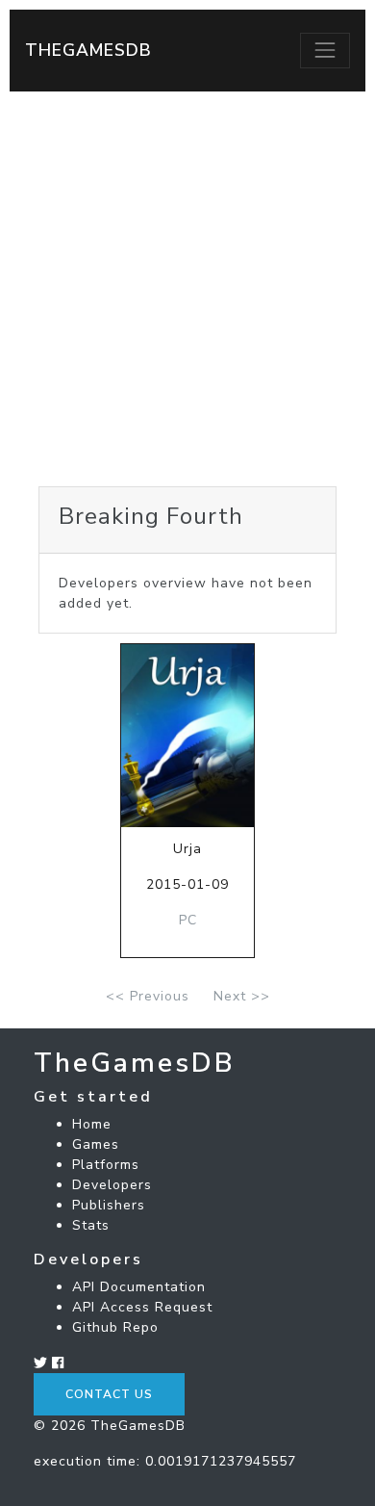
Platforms (105, 1164)
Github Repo (115, 1327)
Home (92, 1124)
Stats (91, 1225)
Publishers (108, 1205)
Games (95, 1144)
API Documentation (139, 1287)
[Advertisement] (187, 289)
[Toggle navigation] (325, 50)
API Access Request (142, 1307)
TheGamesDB (88, 50)
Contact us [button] (109, 1394)
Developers (112, 1185)
